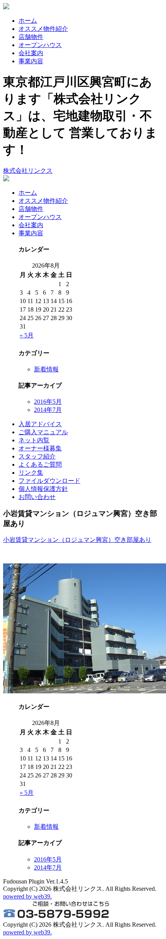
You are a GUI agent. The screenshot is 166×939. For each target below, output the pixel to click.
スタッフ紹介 (37, 456)
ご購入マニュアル (43, 432)
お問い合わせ (37, 497)
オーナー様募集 (40, 448)
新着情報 (46, 369)
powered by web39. (27, 896)
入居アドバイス (40, 424)
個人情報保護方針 (43, 489)
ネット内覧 (34, 440)
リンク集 (31, 472)
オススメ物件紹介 (43, 28)
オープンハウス (40, 45)
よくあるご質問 (40, 464)
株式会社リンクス (28, 170)
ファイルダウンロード (49, 480)
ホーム (28, 20)
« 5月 (27, 335)
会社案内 (31, 53)
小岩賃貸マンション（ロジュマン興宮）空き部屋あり (77, 539)
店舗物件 (31, 37)
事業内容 (31, 61)
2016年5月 (48, 401)
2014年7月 (48, 409)
